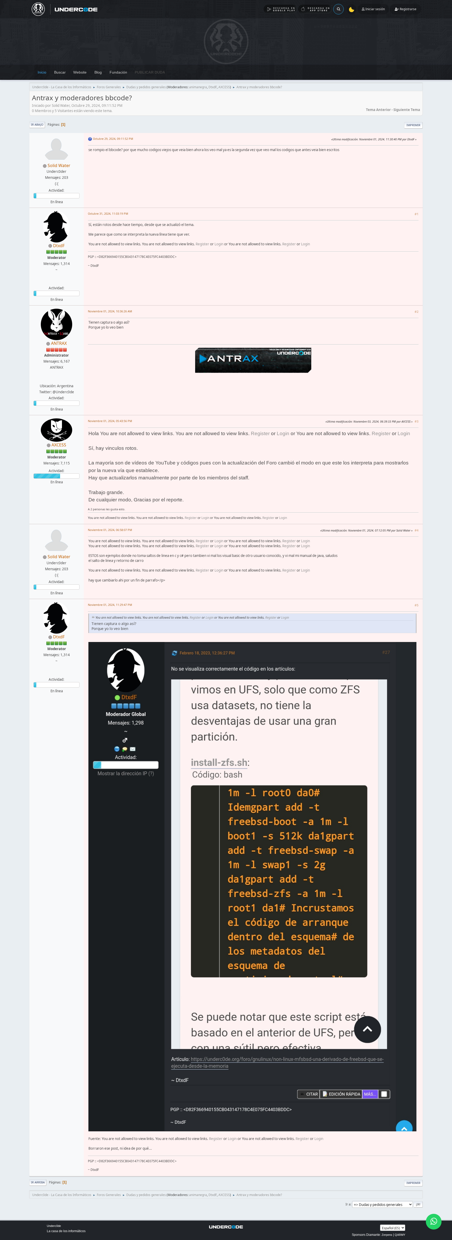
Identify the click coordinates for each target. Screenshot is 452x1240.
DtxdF (212, 87)
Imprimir (413, 125)
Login (218, 244)
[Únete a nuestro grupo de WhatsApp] (434, 1222)
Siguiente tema (406, 109)
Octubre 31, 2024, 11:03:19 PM (108, 213)
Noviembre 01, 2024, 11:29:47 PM (110, 605)
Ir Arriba (38, 1182)
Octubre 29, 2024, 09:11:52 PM (113, 139)
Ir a (348, 1204)
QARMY (400, 1234)
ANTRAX (59, 343)
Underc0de (54, 1225)
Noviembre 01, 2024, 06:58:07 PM (110, 530)
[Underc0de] (56, 379)
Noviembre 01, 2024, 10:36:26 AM (110, 311)
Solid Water (59, 165)
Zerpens (387, 1234)
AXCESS (224, 87)
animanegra (198, 87)
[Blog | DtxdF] (56, 281)
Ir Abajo (37, 124)
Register (202, 244)
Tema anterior (378, 109)
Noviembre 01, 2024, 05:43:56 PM (110, 421)
